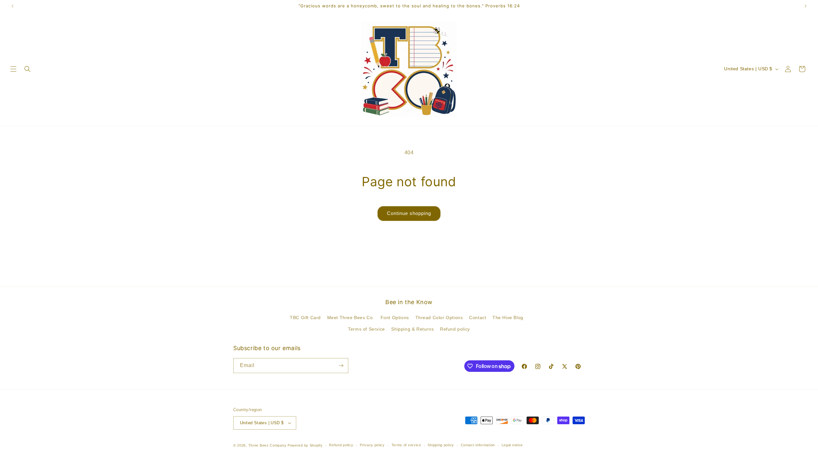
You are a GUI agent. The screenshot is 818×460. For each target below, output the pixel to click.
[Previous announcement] (12, 6)
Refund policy (455, 329)
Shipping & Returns (412, 329)
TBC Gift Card (305, 317)
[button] (13, 69)
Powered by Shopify (305, 445)
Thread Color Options (439, 317)
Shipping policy (441, 445)
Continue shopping (409, 213)
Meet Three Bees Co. (350, 317)
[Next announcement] (806, 6)
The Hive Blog (507, 317)
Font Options (395, 317)
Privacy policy (372, 445)
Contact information (478, 445)
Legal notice (512, 445)
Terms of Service (366, 329)
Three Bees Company (267, 445)
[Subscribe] (341, 365)
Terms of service (406, 445)
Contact (477, 317)
